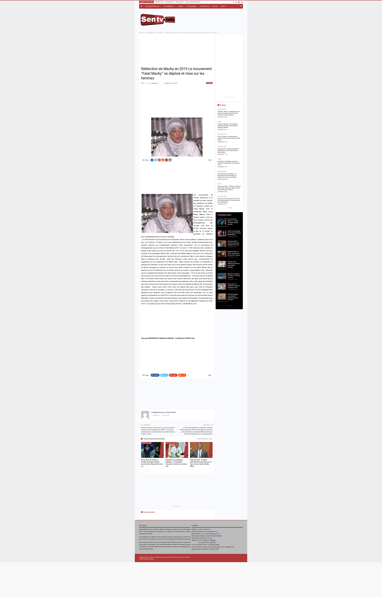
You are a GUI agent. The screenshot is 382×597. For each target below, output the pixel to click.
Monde (215, 6)
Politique (209, 82)
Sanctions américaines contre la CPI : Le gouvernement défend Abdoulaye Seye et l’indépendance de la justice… (233, 184)
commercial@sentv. (209, 531)
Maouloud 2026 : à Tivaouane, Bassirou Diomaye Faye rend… (234, 243)
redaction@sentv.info (204, 529)
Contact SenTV (179, 2)
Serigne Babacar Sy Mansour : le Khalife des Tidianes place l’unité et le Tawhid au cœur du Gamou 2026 (233, 113)
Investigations (168, 6)
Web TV (223, 6)
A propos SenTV (169, 2)
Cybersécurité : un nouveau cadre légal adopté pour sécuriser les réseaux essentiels (233, 196)
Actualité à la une (146, 442)
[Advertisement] (211, 19)
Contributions (204, 6)
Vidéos (180, 6)
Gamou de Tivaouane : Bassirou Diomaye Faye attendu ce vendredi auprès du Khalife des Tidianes (232, 161)
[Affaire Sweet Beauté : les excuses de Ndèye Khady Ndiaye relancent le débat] (222, 233)
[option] (233, 155)
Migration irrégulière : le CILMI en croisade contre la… (234, 275)
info (216, 531)
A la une (224, 169)
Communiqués (192, 6)
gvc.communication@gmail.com (210, 533)
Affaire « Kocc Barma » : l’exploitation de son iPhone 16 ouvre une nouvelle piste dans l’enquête (233, 148)
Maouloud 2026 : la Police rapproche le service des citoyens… (234, 253)
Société (224, 109)
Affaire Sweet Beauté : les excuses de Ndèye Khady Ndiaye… (234, 232)
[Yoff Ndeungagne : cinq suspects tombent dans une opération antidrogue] (222, 296)
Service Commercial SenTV (192, 2)
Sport (223, 121)
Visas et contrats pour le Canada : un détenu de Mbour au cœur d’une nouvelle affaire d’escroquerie (233, 136)
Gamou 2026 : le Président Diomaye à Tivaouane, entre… (234, 285)
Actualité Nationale (152, 6)
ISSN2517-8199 (159, 2)
